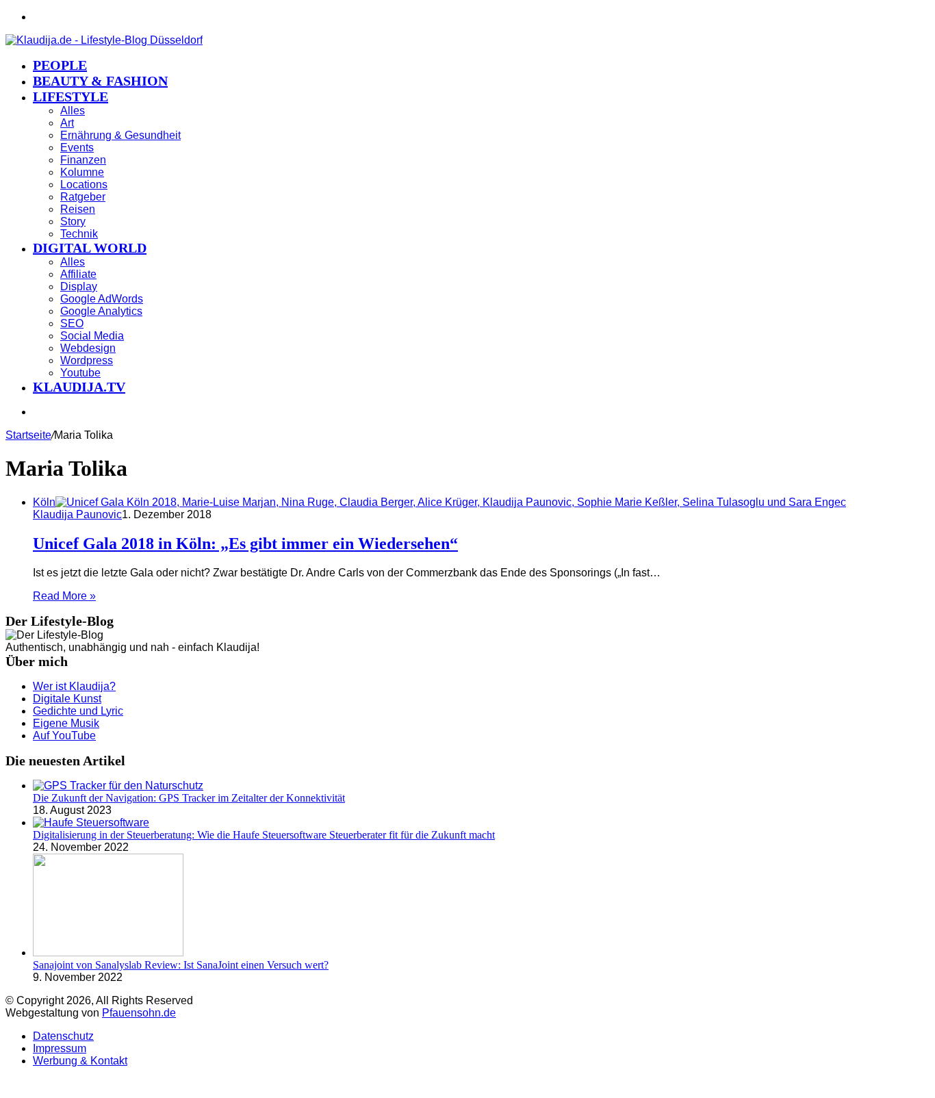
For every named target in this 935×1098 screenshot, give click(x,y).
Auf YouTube (64, 735)
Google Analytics (101, 311)
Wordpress (86, 360)
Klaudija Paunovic (77, 514)
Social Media (92, 336)
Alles (72, 110)
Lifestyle (70, 96)
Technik (79, 234)
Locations (83, 184)
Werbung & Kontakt (80, 1061)
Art (67, 123)
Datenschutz (63, 1036)
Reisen (77, 209)
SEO (72, 323)
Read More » (64, 596)
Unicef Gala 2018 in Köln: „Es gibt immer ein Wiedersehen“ (245, 543)
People (60, 65)
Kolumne (82, 172)
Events (77, 147)
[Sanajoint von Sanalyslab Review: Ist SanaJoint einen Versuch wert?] (108, 952)
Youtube (80, 373)
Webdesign (88, 348)
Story (73, 221)
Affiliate (78, 274)
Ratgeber (82, 197)
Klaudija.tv (79, 386)
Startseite (28, 435)
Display (78, 286)
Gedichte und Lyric (78, 711)
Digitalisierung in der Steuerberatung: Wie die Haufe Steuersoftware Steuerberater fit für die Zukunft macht (264, 835)
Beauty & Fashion (100, 80)
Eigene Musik (66, 723)
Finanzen (83, 160)
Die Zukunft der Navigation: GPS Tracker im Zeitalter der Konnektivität (189, 798)
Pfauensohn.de (139, 1013)
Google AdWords (101, 299)
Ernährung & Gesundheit (120, 135)
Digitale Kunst (67, 698)
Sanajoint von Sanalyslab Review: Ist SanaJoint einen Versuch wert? (181, 965)
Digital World (89, 247)
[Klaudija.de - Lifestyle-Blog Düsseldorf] (104, 40)
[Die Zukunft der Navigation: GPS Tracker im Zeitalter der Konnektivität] (118, 785)
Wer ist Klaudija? (74, 686)
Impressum (59, 1048)
